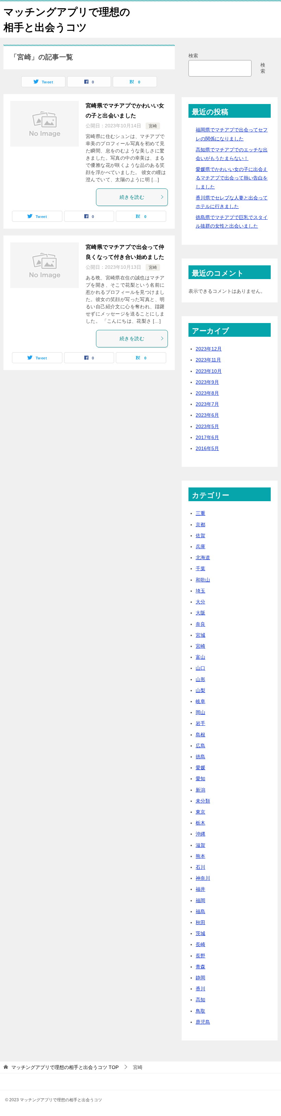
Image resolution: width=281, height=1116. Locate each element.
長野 (200, 955)
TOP (65, 1067)
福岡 (200, 900)
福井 (200, 889)
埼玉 (200, 591)
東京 (200, 812)
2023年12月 (209, 349)
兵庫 (200, 546)
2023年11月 (208, 360)
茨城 (200, 933)
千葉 (200, 568)
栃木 (200, 823)
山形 (200, 679)
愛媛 (200, 767)
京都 (200, 524)
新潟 (200, 790)
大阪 (200, 612)
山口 (200, 668)
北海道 (203, 557)
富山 (200, 657)
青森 (200, 966)
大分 (200, 602)
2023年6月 (207, 415)
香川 (200, 988)
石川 (200, 867)
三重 (200, 513)
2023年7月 (207, 404)
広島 (200, 745)
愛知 (200, 778)
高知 (200, 999)
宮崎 (153, 126)
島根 (200, 734)
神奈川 (203, 878)
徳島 (200, 756)
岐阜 (200, 701)
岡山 (200, 712)
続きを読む (132, 197)
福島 (200, 911)
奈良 (200, 624)
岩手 (200, 723)
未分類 (203, 801)
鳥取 (200, 1011)
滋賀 (200, 845)
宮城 (200, 635)
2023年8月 (207, 393)
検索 (193, 55)
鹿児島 (203, 1022)
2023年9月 (207, 382)
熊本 (200, 856)
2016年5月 (207, 448)
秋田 (200, 922)
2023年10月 (209, 371)
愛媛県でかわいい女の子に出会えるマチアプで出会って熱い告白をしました (232, 177)
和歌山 (203, 580)
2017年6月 (207, 437)
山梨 (200, 690)
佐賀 (200, 535)
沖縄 (200, 834)
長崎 (200, 944)
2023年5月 (207, 426)
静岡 (200, 977)
